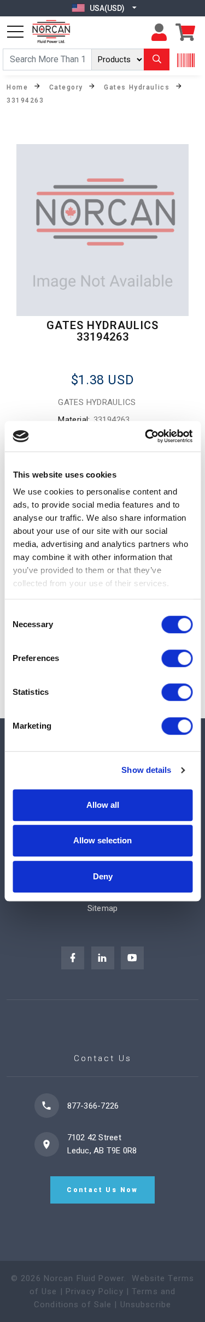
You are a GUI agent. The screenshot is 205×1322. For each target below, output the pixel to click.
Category (66, 87)
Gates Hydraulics (136, 87)
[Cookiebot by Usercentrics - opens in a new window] (145, 436)
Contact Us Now (102, 1190)
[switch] (176, 658)
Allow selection (102, 840)
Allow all (102, 804)
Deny (103, 876)
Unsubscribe (145, 1304)
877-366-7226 (93, 1106)
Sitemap (102, 908)
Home (17, 87)
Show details (146, 770)
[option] (102, 230)
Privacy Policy (95, 1291)
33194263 (25, 100)
